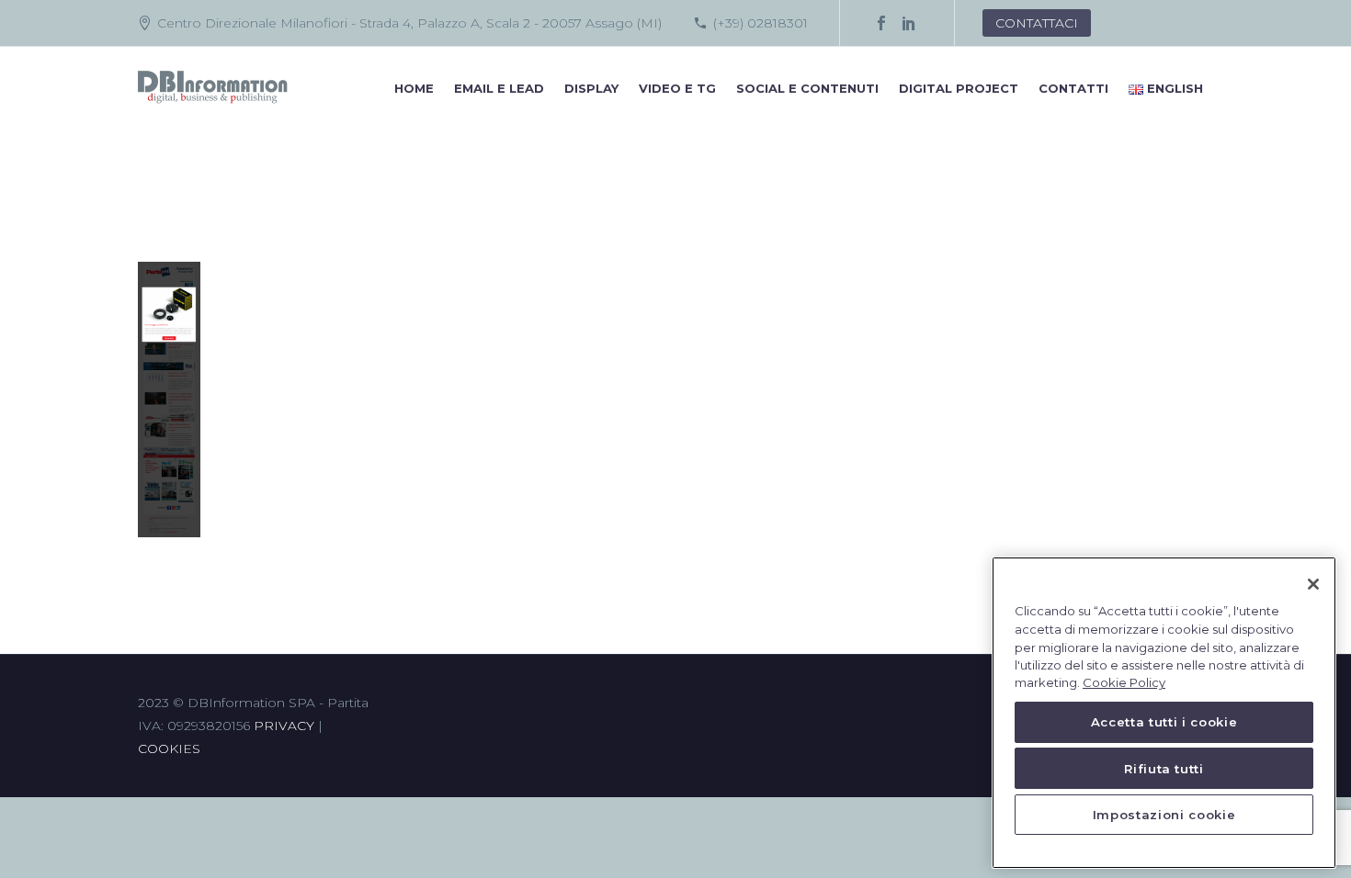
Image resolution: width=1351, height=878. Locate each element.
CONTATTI (1073, 88)
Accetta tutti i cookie (1164, 722)
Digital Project (958, 88)
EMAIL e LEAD (499, 88)
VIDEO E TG (677, 88)
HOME (414, 88)
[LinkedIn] (909, 23)
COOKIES (169, 748)
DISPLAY (591, 88)
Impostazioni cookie (1164, 815)
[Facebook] (881, 23)
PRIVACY (284, 725)
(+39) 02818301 (760, 23)
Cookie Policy (1124, 683)
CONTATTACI (1036, 23)
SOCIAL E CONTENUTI (807, 88)
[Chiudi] (1313, 584)
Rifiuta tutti (1164, 768)
